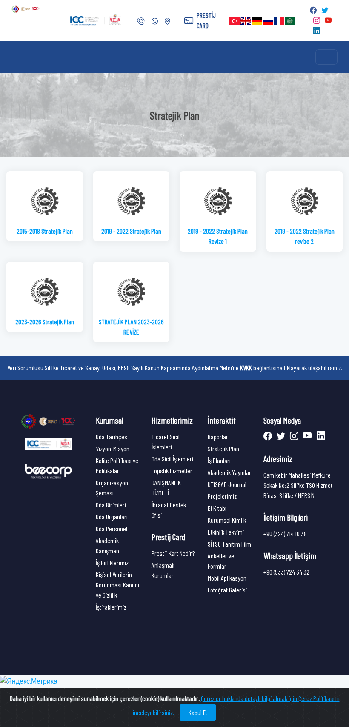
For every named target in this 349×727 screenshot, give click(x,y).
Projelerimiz (222, 496)
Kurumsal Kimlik (227, 520)
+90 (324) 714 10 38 (285, 534)
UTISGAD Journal (227, 484)
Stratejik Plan (223, 448)
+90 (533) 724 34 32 (286, 572)
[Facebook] (268, 436)
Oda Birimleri (111, 505)
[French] (279, 20)
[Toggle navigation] (326, 57)
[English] (246, 20)
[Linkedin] (319, 436)
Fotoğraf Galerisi (227, 590)
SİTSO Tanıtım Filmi (230, 544)
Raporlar (218, 436)
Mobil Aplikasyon (227, 578)
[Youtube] (306, 436)
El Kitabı (217, 508)
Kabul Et (198, 712)
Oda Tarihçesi (112, 436)
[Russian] (268, 20)
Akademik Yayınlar (229, 472)
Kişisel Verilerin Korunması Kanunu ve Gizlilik (118, 584)
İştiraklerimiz (111, 607)
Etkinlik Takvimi (226, 532)
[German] (257, 20)
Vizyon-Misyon (112, 448)
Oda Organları (112, 516)
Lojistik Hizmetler (172, 471)
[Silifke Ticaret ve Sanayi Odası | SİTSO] (48, 421)
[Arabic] (290, 20)
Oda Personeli (112, 528)
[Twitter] (279, 436)
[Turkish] (234, 20)
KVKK (246, 368)
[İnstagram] (293, 436)
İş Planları (219, 460)
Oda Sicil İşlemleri (172, 459)
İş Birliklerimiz (112, 562)
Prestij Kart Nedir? (173, 553)
